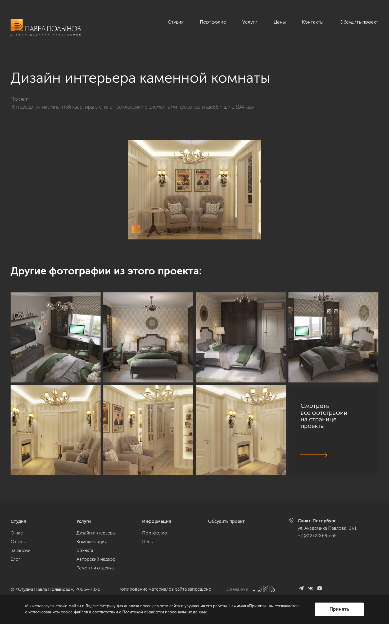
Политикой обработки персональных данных (164, 612)
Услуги (249, 22)
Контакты (312, 22)
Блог (15, 559)
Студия (176, 22)
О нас (17, 533)
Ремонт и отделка (95, 567)
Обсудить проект (359, 22)
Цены (280, 22)
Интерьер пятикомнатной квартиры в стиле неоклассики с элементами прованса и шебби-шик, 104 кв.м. (133, 107)
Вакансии (20, 550)
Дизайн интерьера (95, 533)
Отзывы (18, 541)
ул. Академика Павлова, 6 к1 (327, 528)
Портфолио (213, 22)
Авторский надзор (95, 559)
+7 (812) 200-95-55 (317, 535)
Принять (339, 609)
